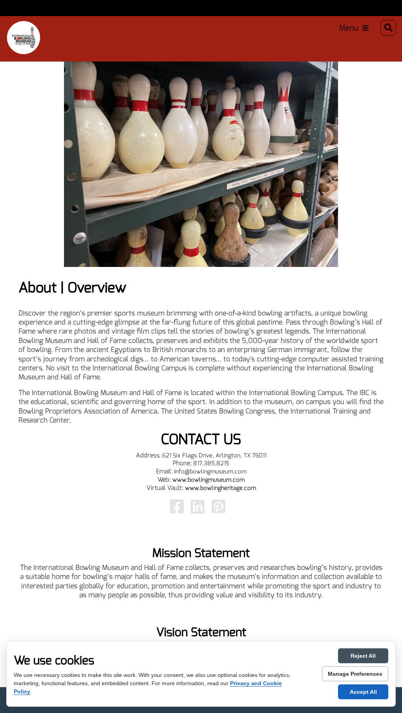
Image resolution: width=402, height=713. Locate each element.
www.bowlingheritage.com (220, 488)
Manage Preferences (355, 674)
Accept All (363, 692)
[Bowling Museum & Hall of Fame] (16, 28)
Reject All (363, 656)
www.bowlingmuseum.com (208, 480)
